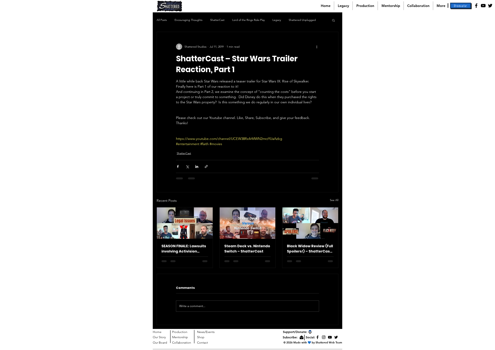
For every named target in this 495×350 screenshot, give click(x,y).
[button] (460, 6)
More (292, 20)
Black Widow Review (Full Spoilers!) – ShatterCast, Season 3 (310, 249)
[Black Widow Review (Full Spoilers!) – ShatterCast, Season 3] (310, 223)
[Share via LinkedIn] (197, 166)
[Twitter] (490, 6)
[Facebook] (476, 6)
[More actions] (316, 46)
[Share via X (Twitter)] (187, 166)
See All (334, 200)
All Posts (162, 20)
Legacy (276, 20)
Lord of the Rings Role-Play (248, 20)
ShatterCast (217, 20)
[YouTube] (483, 6)
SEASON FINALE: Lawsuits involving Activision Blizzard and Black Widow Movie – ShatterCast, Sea (183, 249)
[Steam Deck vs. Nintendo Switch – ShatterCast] (248, 223)
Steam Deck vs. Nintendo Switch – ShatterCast (247, 249)
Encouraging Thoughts (188, 20)
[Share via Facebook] (178, 166)
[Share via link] (206, 166)
